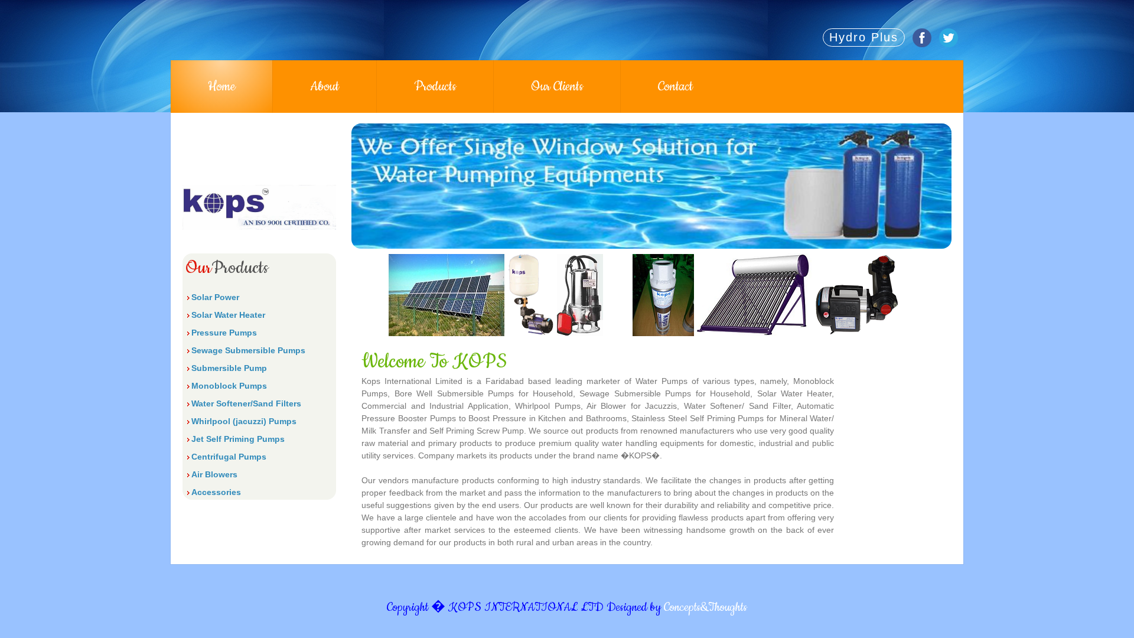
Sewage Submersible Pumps (248, 350)
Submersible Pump (229, 368)
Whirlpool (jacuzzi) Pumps (243, 421)
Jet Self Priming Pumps (238, 439)
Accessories (216, 492)
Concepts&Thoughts (705, 608)
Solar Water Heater (228, 315)
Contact (675, 86)
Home (221, 86)
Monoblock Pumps (229, 385)
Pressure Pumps (224, 332)
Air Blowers (214, 474)
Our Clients (557, 86)
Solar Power (215, 297)
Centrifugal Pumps (228, 456)
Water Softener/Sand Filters (246, 403)
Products (435, 86)
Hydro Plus (863, 37)
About (324, 86)
